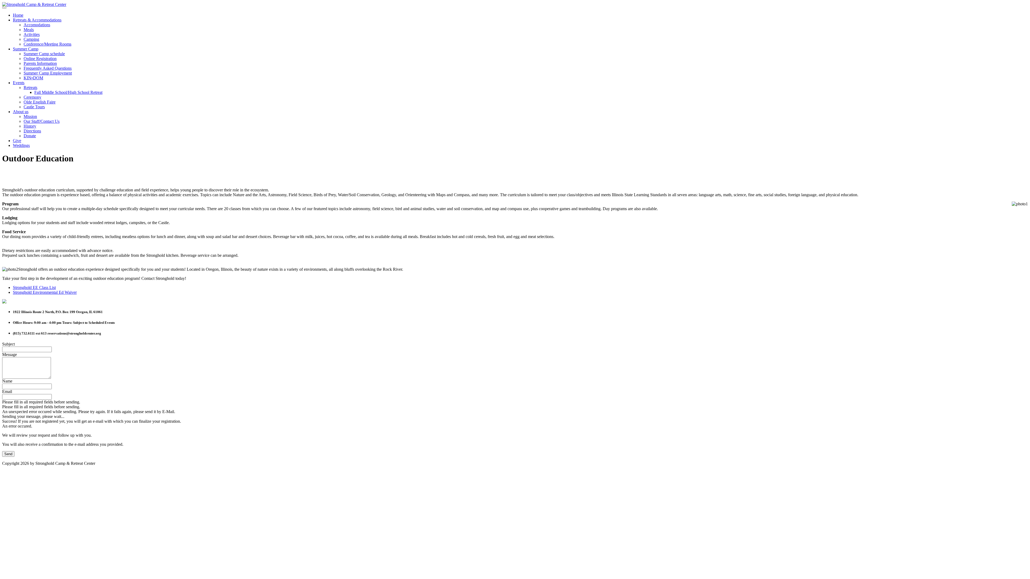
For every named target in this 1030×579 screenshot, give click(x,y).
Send (8, 454)
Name (7, 381)
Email (7, 391)
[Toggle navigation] (4, 8)
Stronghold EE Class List (34, 287)
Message (9, 354)
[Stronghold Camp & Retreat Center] (34, 4)
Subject (8, 344)
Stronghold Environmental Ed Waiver (45, 292)
